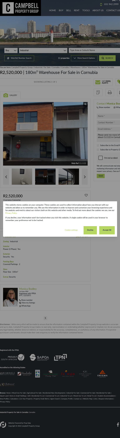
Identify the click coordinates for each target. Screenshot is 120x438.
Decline (90, 230)
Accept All (107, 230)
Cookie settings (71, 230)
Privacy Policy (11, 213)
